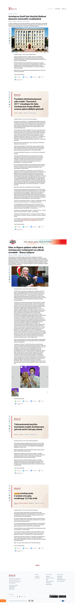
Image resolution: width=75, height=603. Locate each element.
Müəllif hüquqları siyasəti (61, 579)
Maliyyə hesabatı (49, 584)
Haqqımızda (48, 576)
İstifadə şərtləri (59, 576)
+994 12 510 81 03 (12, 587)
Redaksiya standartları (50, 581)
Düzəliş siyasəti (48, 582)
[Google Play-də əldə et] (62, 596)
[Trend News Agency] (12, 575)
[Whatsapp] (10, 597)
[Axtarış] (48, 9)
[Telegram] (20, 597)
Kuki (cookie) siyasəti (60, 581)
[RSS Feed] (24, 597)
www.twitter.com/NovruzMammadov (29, 220)
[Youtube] (17, 597)
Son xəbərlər (37, 576)
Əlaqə (47, 579)
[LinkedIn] (22, 597)
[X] (15, 597)
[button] (10, 29)
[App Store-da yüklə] (53, 596)
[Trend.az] (12, 9)
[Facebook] (12, 597)
